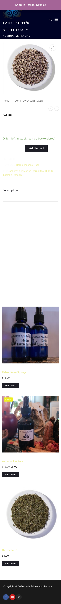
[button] (53, 48)
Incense (28, 164)
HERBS (49, 170)
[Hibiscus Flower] (57, 109)
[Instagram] (19, 597)
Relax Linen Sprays (14, 372)
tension (18, 174)
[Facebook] (6, 597)
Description (10, 190)
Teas (15, 101)
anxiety (13, 170)
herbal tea (38, 170)
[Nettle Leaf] (51, 109)
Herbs (19, 164)
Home (6, 101)
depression (25, 170)
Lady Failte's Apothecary (16, 26)
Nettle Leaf (9, 550)
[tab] (10, 190)
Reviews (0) (13, 197)
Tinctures (8, 456)
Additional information (39, 190)
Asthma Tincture (12, 461)
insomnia (7, 174)
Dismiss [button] (41, 4)
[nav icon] (56, 19)
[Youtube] (12, 597)
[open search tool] (50, 19)
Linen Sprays (9, 367)
